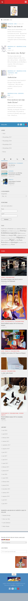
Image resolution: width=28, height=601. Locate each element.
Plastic (20, 240)
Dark (14, 230)
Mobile (3, 277)
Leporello (8, 237)
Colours (11, 231)
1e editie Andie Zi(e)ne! (7, 373)
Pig (17, 240)
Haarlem (7, 235)
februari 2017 (6, 467)
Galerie (3, 235)
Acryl (4, 133)
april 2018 (5, 434)
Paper (12, 239)
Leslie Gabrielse (6, 522)
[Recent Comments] (17, 159)
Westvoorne (9, 244)
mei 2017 (5, 456)
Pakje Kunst (7, 240)
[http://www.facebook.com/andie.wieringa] (18, 124)
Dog (16, 230)
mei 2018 (5, 430)
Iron (17, 235)
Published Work (10, 277)
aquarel (18, 228)
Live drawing (11, 165)
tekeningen (14, 242)
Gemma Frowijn (6, 515)
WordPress (13, 585)
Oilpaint (19, 237)
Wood (13, 244)
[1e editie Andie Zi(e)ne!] (14, 363)
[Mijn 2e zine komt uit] (4, 26)
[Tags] (23, 159)
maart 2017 (5, 463)
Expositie (10, 24)
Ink (15, 235)
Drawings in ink (21, 46)
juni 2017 (5, 452)
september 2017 (6, 445)
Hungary (11, 235)
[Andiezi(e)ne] (4, 73)
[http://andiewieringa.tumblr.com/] (21, 124)
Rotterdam (4, 242)
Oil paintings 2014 (7, 148)
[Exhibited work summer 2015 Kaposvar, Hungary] (14, 340)
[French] (3, 540)
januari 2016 (6, 485)
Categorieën (4, 193)
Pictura (4, 151)
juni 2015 (5, 503)
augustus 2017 (6, 448)
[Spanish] (9, 540)
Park (15, 240)
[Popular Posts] (11, 159)
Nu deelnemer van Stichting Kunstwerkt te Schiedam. (15, 173)
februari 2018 (6, 437)
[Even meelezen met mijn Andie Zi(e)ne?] (4, 95)
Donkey (18, 230)
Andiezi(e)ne (12, 77)
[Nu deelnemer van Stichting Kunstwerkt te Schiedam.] (4, 173)
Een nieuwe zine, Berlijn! (16, 53)
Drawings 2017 (12, 46)
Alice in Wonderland (8, 228)
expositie (13, 232)
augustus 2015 (6, 496)
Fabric (19, 233)
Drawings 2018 (12, 163)
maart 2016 (5, 478)
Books (23, 228)
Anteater (15, 228)
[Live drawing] (4, 165)
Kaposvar (20, 235)
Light (11, 237)
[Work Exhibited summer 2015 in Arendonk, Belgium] (14, 394)
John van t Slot (6, 519)
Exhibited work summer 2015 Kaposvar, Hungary (13, 353)
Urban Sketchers (21, 242)
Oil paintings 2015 (7, 144)
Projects (10, 179)
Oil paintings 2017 (7, 137)
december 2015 (6, 489)
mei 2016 (5, 474)
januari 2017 (6, 470)
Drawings (23, 230)
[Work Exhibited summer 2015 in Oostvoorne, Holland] (14, 303)
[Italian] (5, 540)
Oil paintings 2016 (7, 140)
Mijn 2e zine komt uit (15, 26)
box (26, 228)
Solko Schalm (6, 526)
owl (4, 240)
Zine (15, 24)
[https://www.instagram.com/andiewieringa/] (23, 124)
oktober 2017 (6, 441)
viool (25, 242)
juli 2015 (5, 500)
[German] (4, 540)
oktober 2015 (6, 492)
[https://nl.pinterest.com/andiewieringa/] (26, 124)
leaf (6, 237)
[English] (1, 540)
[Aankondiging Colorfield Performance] (4, 182)
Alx (22, 585)
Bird (21, 228)
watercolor (4, 244)
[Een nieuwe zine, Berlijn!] (4, 49)
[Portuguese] (6, 540)
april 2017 (5, 459)
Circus (8, 230)
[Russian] (8, 540)
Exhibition (5, 232)
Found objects (23, 233)
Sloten (9, 242)
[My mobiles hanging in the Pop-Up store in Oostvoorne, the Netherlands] (14, 266)
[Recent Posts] (4, 159)
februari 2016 (6, 481)
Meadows (14, 237)
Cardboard (4, 231)
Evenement (20, 163)
